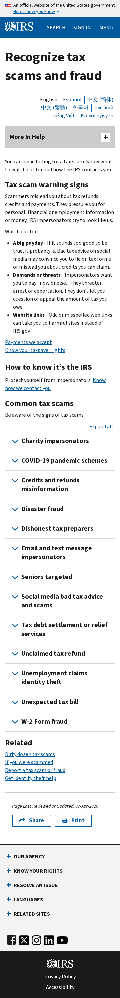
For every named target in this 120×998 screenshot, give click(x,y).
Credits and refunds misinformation (50, 484)
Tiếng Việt (63, 115)
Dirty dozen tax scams (30, 754)
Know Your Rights (38, 870)
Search (56, 27)
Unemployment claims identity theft (54, 677)
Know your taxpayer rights (35, 350)
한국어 (81, 107)
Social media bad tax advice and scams (62, 601)
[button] (82, 27)
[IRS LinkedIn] (49, 938)
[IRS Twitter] (24, 938)
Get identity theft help (30, 778)
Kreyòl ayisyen (97, 115)
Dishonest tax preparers (57, 528)
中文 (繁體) (54, 107)
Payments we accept (28, 342)
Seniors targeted (46, 576)
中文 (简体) (100, 99)
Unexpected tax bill (49, 701)
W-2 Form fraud (44, 721)
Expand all (101, 426)
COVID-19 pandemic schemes (64, 460)
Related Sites (32, 913)
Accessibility (60, 987)
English (48, 99)
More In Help (27, 137)
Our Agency (29, 856)
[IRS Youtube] (62, 938)
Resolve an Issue (36, 885)
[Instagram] (36, 938)
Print (78, 820)
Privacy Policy (60, 976)
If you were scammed (29, 762)
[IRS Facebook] (11, 938)
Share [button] (36, 820)
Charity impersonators (55, 440)
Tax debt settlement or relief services (64, 629)
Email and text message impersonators (56, 552)
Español (72, 99)
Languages (28, 899)
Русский (103, 107)
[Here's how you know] (60, 8)
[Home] (19, 25)
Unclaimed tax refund (53, 653)
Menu (106, 27)
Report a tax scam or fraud (35, 770)
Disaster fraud (42, 508)
